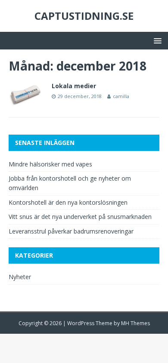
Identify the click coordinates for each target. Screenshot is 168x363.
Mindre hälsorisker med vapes (50, 164)
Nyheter (20, 277)
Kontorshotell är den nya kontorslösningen (68, 202)
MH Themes (135, 323)
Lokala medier (74, 86)
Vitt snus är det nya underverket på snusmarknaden (80, 216)
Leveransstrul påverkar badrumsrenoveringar (71, 231)
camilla (121, 96)
